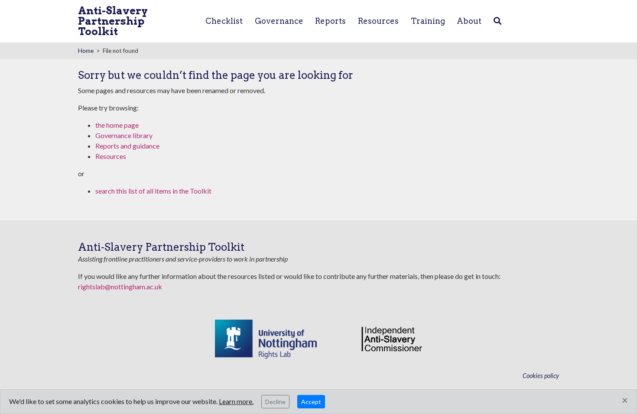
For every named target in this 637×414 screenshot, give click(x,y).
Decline (275, 401)
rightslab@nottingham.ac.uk (120, 286)
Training (428, 21)
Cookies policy (541, 375)
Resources (378, 21)
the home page (117, 125)
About (469, 21)
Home (86, 50)
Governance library (124, 135)
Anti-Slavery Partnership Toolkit (113, 21)
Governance (279, 21)
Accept (311, 401)
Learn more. (236, 401)
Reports (330, 21)
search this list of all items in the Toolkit (153, 191)
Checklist (224, 21)
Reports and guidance (127, 146)
